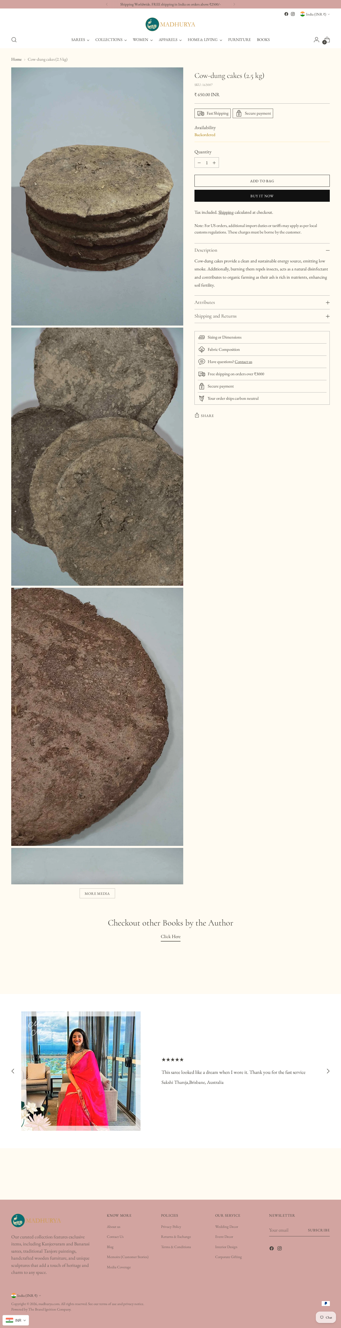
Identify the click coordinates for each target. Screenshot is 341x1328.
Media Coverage (119, 1267)
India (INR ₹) (316, 14)
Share (207, 415)
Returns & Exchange (176, 1236)
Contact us (243, 361)
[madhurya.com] (170, 24)
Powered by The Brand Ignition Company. (41, 1309)
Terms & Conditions (176, 1246)
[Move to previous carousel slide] (13, 1071)
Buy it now (262, 195)
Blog (110, 1246)
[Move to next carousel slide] (328, 1071)
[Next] (234, 4)
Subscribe (319, 1230)
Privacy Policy (171, 1226)
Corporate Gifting (228, 1256)
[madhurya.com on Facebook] (286, 14)
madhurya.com (48, 1303)
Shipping (226, 212)
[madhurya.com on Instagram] (293, 14)
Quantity (202, 152)
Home (16, 59)
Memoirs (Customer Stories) (128, 1256)
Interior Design (226, 1246)
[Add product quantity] (214, 163)
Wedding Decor (226, 1226)
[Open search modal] (14, 40)
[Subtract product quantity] (199, 163)
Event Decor (224, 1236)
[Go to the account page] (317, 40)
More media (97, 893)
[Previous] (106, 4)
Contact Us (115, 1236)
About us (113, 1226)
